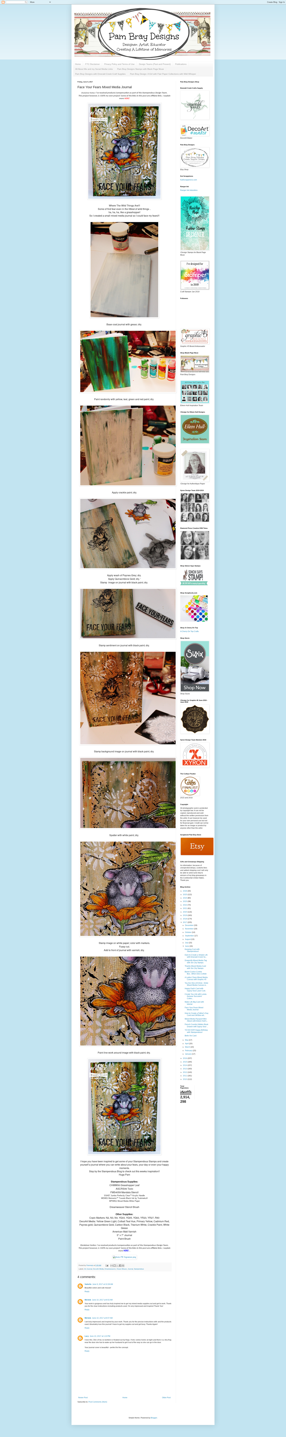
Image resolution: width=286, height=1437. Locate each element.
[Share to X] (117, 1265)
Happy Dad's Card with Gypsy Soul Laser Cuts (195, 990)
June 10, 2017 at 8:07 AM (102, 1318)
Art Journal (88, 1269)
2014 (185, 1065)
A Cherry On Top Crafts (189, 631)
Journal (130, 1269)
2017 (185, 922)
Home (78, 64)
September (189, 936)
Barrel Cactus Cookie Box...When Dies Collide (196, 973)
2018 (185, 919)
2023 (185, 901)
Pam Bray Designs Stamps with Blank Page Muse (140, 69)
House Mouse (122, 1269)
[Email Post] (107, 1265)
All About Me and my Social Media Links (94, 69)
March (188, 1047)
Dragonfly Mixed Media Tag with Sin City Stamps (196, 961)
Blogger (154, 1418)
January (188, 1054)
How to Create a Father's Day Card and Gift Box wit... (196, 1014)
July (187, 943)
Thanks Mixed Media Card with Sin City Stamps (195, 967)
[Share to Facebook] (120, 1265)
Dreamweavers (110, 1269)
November (189, 929)
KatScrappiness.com (188, 180)
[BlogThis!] (114, 1265)
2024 (185, 898)
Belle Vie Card (190, 1036)
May (187, 1040)
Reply (87, 1291)
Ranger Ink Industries (189, 190)
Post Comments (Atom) (97, 1402)
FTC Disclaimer (92, 64)
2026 (185, 891)
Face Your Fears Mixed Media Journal (194, 1009)
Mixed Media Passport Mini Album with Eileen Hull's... (196, 1020)
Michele (88, 1300)
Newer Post (83, 1398)
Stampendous (139, 1269)
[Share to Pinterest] (123, 1265)
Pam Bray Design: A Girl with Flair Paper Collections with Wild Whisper (163, 74)
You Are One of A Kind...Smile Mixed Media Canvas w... (196, 984)
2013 (185, 1069)
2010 (185, 1079)
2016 (185, 1058)
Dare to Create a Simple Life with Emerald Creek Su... (196, 956)
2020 (185, 912)
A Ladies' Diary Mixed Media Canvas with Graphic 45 (196, 978)
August (188, 939)
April (187, 1044)
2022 (185, 905)
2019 (185, 915)
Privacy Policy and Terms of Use (119, 64)
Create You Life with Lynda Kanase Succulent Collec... (195, 996)
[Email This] (111, 1265)
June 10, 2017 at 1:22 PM (100, 1336)
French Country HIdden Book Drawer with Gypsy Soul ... (196, 1025)
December (189, 925)
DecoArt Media (98, 1269)
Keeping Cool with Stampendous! (192, 950)
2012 (185, 1072)
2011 (185, 1076)
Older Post (166, 1398)
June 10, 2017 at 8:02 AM (102, 1300)
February (189, 1051)
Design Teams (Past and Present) (155, 64)
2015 (185, 1062)
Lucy (87, 1336)
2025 (185, 894)
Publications (180, 64)
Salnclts (88, 1284)
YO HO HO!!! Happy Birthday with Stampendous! (196, 1031)
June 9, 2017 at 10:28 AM (102, 1284)
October (188, 932)
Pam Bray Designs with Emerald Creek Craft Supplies (100, 74)
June (187, 946)
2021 (185, 908)
